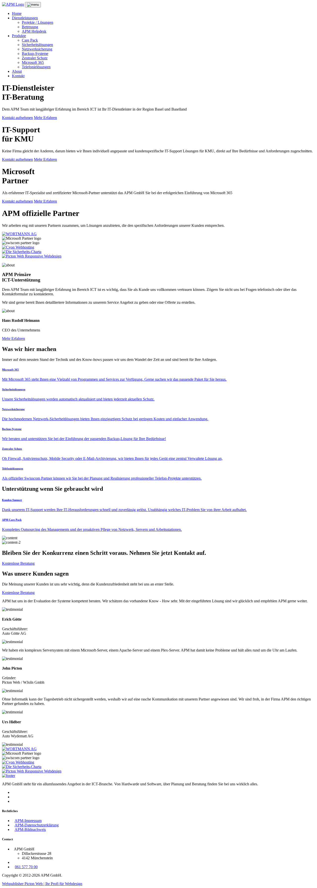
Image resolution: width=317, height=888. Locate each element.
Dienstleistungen (25, 18)
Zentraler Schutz (35, 58)
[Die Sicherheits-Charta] (21, 252)
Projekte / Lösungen (37, 22)
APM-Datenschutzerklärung (37, 825)
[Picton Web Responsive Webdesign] (31, 256)
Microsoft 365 (33, 62)
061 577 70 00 (26, 867)
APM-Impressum (28, 820)
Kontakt (18, 76)
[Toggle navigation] (33, 4)
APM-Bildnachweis (30, 829)
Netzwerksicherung (37, 49)
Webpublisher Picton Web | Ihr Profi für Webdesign (42, 884)
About (17, 71)
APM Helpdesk (34, 31)
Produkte (19, 36)
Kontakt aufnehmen (17, 118)
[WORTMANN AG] (19, 234)
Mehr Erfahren (45, 118)
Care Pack (30, 40)
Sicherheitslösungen (37, 45)
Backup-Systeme (35, 53)
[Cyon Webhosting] (18, 247)
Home (17, 13)
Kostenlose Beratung (18, 563)
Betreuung (30, 27)
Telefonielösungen (36, 67)
